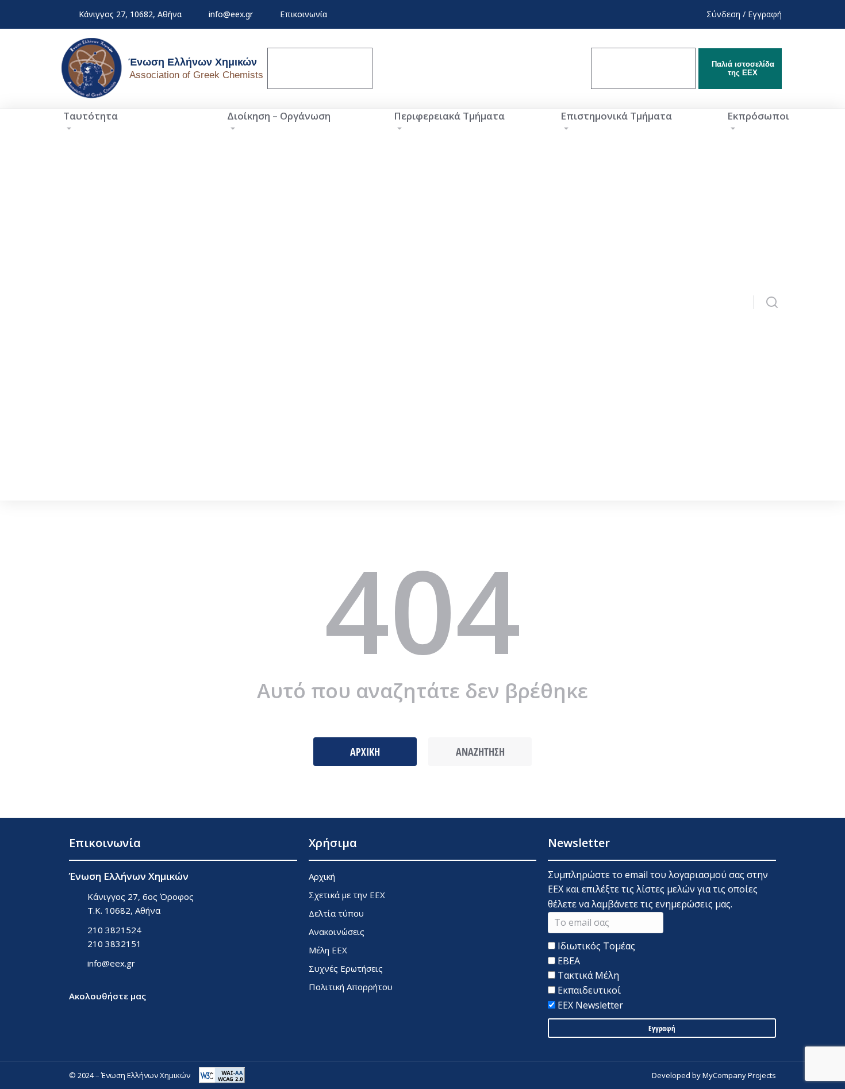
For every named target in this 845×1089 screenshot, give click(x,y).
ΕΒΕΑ (567, 961)
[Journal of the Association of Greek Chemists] (320, 68)
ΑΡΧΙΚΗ (365, 752)
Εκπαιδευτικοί (588, 990)
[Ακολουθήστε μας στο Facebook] (76, 1012)
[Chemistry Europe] (643, 68)
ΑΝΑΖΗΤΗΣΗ (480, 752)
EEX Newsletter (589, 1005)
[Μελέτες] (535, 68)
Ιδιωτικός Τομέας (595, 946)
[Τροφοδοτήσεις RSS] (133, 1012)
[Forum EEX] (427, 68)
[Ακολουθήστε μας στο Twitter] (105, 1012)
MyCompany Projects (739, 1075)
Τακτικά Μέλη (587, 975)
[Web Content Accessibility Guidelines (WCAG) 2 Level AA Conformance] (222, 1075)
